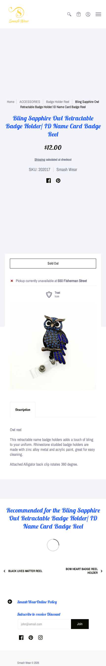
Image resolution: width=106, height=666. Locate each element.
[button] (69, 14)
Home (10, 101)
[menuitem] (69, 14)
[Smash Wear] (18, 14)
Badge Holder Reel (57, 101)
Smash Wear (66, 169)
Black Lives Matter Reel (25, 571)
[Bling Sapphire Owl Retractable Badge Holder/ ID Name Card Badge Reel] (53, 346)
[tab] (22, 409)
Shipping (40, 159)
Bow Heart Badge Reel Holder (82, 571)
